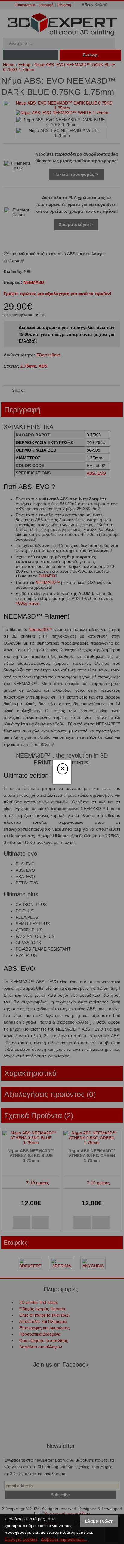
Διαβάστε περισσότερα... (64, 1539)
